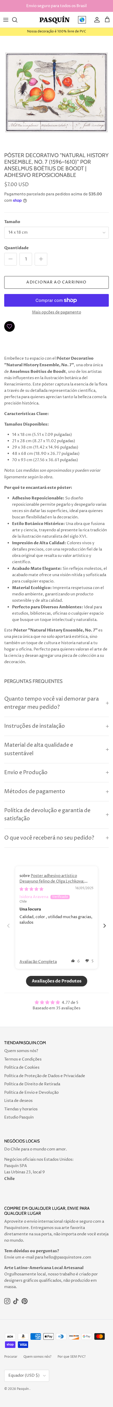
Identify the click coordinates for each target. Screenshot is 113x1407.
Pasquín (23, 1389)
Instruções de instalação (34, 726)
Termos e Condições (23, 1059)
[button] (73, 961)
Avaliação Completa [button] (38, 962)
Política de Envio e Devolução (31, 1092)
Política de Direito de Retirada (32, 1084)
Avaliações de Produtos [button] (56, 981)
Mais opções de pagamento (56, 312)
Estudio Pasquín (19, 1117)
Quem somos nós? (21, 1051)
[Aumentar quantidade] (41, 259)
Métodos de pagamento (34, 791)
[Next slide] (104, 926)
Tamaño (12, 221)
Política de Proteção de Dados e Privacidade (44, 1076)
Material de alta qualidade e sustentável (38, 749)
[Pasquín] (54, 20)
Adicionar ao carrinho (56, 282)
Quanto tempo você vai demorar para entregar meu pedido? (51, 703)
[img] (31, 889)
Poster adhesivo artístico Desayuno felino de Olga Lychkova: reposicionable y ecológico (51, 881)
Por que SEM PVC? (72, 1357)
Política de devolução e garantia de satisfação (47, 814)
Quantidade (16, 247)
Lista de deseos (18, 1101)
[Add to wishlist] (9, 326)
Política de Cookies (21, 1067)
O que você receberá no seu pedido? (49, 838)
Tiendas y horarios (21, 1109)
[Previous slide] (8, 926)
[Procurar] (17, 20)
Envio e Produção (26, 772)
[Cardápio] (6, 20)
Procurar (10, 1357)
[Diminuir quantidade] (10, 259)
